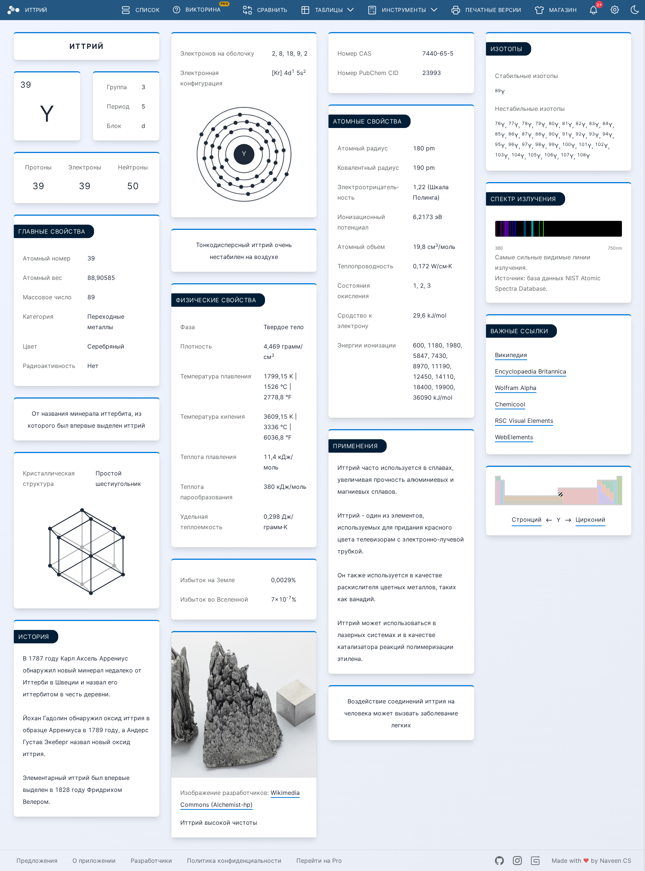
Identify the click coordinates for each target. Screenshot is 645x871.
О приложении (94, 860)
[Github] (499, 860)
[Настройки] (615, 10)
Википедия (511, 355)
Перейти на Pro (319, 860)
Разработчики (151, 860)
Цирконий (590, 519)
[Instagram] (517, 860)
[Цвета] (635, 10)
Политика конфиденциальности (234, 860)
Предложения (36, 860)
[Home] (13, 10)
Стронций (527, 519)
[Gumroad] (535, 860)
